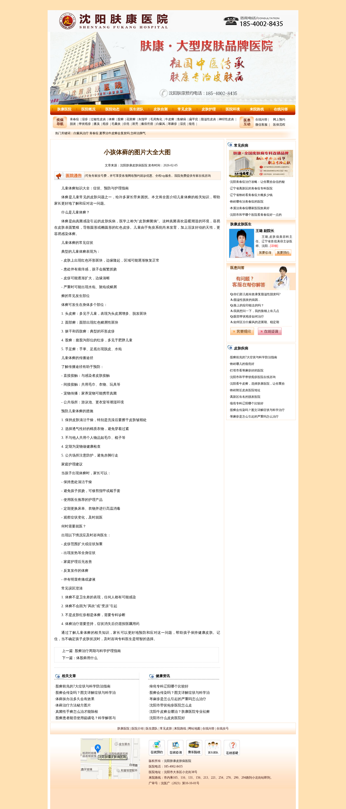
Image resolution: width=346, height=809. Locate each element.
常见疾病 (241, 145)
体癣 (112, 119)
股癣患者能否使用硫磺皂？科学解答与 (85, 718)
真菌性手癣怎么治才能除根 (76, 712)
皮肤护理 (209, 109)
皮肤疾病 (241, 348)
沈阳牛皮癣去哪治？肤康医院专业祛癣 (179, 712)
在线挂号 (223, 728)
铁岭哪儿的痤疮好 (242, 364)
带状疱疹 (85, 124)
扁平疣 (193, 119)
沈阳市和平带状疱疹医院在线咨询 (253, 377)
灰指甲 (142, 119)
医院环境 (233, 109)
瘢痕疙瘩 (147, 124)
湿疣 (183, 124)
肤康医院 (64, 109)
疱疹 (106, 124)
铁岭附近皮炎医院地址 (245, 390)
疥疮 (126, 124)
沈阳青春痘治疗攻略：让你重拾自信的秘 (257, 182)
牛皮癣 (169, 119)
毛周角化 (156, 119)
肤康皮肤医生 (241, 224)
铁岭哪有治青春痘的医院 (246, 201)
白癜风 (160, 124)
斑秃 (135, 124)
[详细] (274, 246)
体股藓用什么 (87, 658)
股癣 (121, 119)
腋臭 (97, 124)
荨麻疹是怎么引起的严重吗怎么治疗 (177, 699)
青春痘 (74, 119)
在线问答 (281, 109)
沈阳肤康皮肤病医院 (133, 165)
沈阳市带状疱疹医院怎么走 (170, 705)
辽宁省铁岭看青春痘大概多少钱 (251, 195)
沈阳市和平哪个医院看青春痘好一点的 (256, 214)
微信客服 (261, 124)
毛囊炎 (116, 124)
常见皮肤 (185, 109)
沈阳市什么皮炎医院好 (167, 718)
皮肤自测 (160, 109)
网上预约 (279, 119)
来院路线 (257, 109)
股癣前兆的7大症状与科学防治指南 (82, 686)
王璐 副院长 (265, 231)
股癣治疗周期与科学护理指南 (98, 651)
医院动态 (112, 109)
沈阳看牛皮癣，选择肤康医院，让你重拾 (257, 383)
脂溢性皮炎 (208, 119)
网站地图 (194, 728)
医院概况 (88, 109)
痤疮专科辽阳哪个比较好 (168, 686)
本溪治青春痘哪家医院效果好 (250, 208)
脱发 (73, 124)
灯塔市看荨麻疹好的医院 (246, 370)
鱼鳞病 (181, 119)
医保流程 (279, 124)
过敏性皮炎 (98, 119)
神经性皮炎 (226, 119)
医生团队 (136, 109)
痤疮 (192, 124)
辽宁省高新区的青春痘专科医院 (251, 188)
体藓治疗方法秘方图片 (73, 705)
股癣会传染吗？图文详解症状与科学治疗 (257, 410)
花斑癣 (131, 119)
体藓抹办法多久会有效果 (74, 699)
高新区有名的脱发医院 (245, 397)
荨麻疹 (172, 124)
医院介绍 (137, 728)
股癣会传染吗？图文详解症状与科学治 (85, 693)
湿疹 (85, 119)
